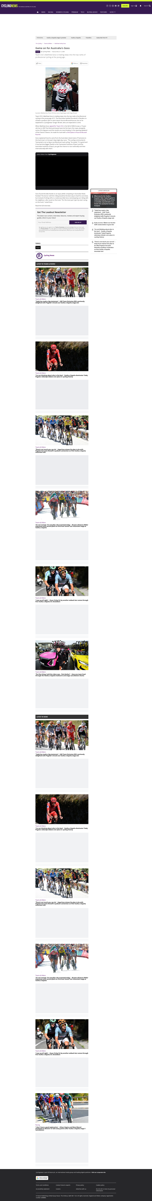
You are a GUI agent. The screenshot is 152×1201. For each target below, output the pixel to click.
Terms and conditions (42, 1185)
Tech (82, 12)
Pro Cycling (39, 43)
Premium (75, 12)
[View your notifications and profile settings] (140, 6)
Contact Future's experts (63, 1185)
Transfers (88, 38)
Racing (50, 12)
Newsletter (85, 63)
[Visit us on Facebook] (107, 6)
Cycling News (46, 51)
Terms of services (60, 227)
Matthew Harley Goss (60, 43)
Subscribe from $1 (101, 38)
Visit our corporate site (98, 1172)
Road (38, 248)
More (112, 12)
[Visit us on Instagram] (113, 6)
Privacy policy (80, 1185)
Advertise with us (81, 1189)
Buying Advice (92, 12)
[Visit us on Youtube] (116, 6)
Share (39, 63)
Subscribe (125, 5)
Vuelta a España (76, 38)
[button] (147, 6)
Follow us (75, 63)
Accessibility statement (42, 1189)
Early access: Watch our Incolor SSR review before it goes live (104, 223)
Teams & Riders (48, 43)
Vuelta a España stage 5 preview (56, 38)
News (43, 12)
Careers (58, 1189)
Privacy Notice (44, 228)
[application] (61, 171)
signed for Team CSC (56, 126)
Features (103, 12)
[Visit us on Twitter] (110, 6)
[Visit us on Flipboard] (118, 6)
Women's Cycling (62, 12)
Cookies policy (100, 1185)
